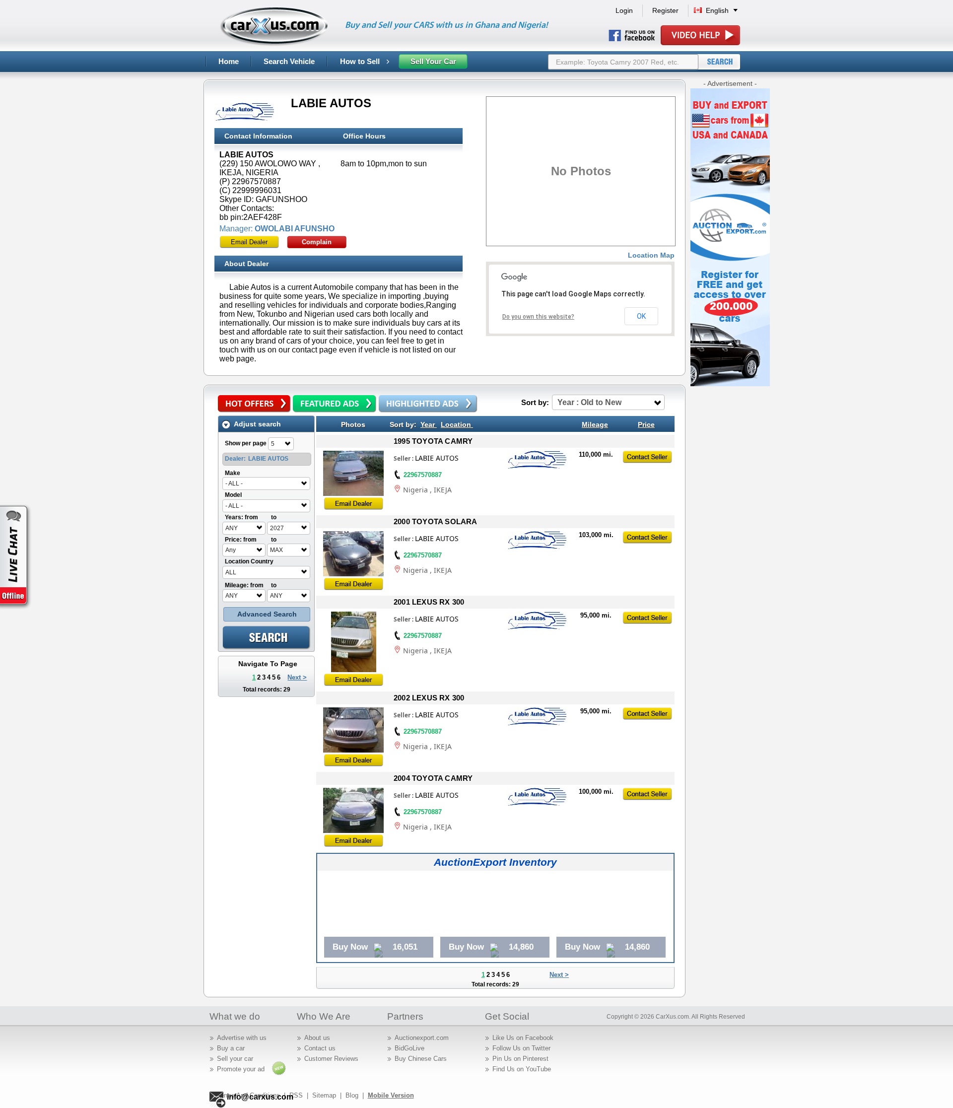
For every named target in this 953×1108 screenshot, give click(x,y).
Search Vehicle (289, 61)
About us (317, 1037)
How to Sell (361, 61)
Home (228, 61)
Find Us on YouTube (521, 1069)
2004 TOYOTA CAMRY (433, 778)
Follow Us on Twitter (521, 1048)
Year (427, 424)
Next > (297, 677)
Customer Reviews (331, 1058)
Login (624, 10)
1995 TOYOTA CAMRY (433, 441)
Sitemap (324, 1095)
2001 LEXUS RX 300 (429, 602)
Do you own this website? (538, 316)
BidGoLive (409, 1048)
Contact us (320, 1048)
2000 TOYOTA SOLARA (435, 521)
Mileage (595, 424)
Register (665, 10)
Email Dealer (249, 242)
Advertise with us (242, 1037)
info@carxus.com (260, 1097)
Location (456, 424)
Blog (351, 1095)
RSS (296, 1095)
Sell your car (235, 1058)
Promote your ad (241, 1069)
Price (646, 424)
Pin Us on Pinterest (520, 1058)
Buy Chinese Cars (421, 1058)
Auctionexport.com (422, 1037)
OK (641, 316)
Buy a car (231, 1048)
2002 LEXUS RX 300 (429, 697)
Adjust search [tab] (257, 424)
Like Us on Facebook (522, 1037)
